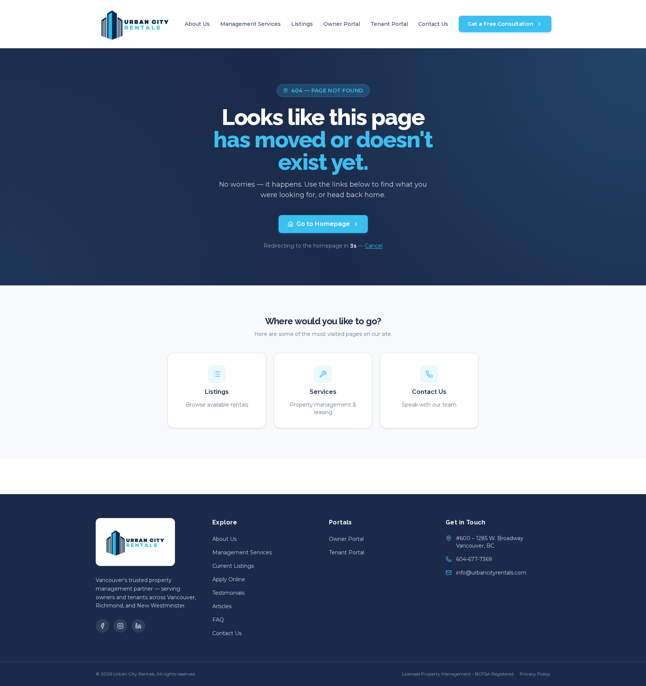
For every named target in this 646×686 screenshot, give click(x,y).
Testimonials (228, 592)
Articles (221, 606)
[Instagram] (120, 626)
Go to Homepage (323, 223)
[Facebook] (102, 626)
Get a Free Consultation (500, 24)
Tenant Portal (389, 24)
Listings (302, 24)
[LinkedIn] (138, 626)
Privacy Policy (535, 674)
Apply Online (228, 579)
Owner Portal (341, 24)
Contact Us (433, 24)
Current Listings (233, 566)
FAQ (218, 619)
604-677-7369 (474, 559)
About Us (197, 24)
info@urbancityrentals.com (491, 572)
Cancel (373, 245)
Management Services (250, 24)
